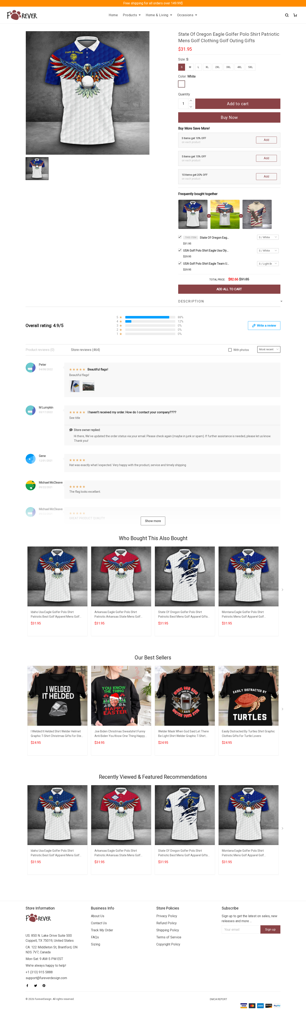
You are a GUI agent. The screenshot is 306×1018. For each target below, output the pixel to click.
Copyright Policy (168, 944)
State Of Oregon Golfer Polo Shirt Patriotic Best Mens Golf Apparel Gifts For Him (183, 614)
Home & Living (157, 15)
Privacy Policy (166, 916)
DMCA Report (218, 999)
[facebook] (28, 985)
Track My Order (102, 930)
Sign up (270, 929)
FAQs (95, 937)
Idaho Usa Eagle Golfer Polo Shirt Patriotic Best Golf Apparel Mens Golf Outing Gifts (55, 614)
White (191, 76)
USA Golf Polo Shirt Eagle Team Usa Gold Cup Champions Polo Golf (206, 263)
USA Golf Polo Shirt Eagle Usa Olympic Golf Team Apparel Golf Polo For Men (206, 250)
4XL (239, 67)
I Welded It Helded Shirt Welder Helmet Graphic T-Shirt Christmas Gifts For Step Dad (57, 734)
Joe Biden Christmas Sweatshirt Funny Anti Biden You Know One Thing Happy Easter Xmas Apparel (120, 734)
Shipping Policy (167, 930)
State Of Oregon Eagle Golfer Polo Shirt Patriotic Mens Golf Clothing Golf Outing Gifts (214, 237)
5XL (250, 67)
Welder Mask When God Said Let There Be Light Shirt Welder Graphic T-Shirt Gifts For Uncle (183, 734)
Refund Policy (166, 923)
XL (207, 67)
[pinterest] (45, 985)
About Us (97, 916)
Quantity (184, 94)
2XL (217, 67)
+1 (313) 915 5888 (39, 972)
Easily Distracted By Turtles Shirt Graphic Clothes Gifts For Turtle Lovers (248, 734)
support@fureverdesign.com (46, 978)
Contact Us (99, 923)
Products (130, 15)
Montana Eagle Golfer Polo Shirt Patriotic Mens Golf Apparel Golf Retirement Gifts (243, 614)
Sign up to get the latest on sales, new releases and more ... (249, 918)
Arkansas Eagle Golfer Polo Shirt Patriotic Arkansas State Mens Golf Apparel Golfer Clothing (118, 614)
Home (113, 15)
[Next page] (283, 590)
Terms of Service (168, 937)
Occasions (185, 15)
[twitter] (37, 985)
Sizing (95, 944)
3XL (228, 67)
